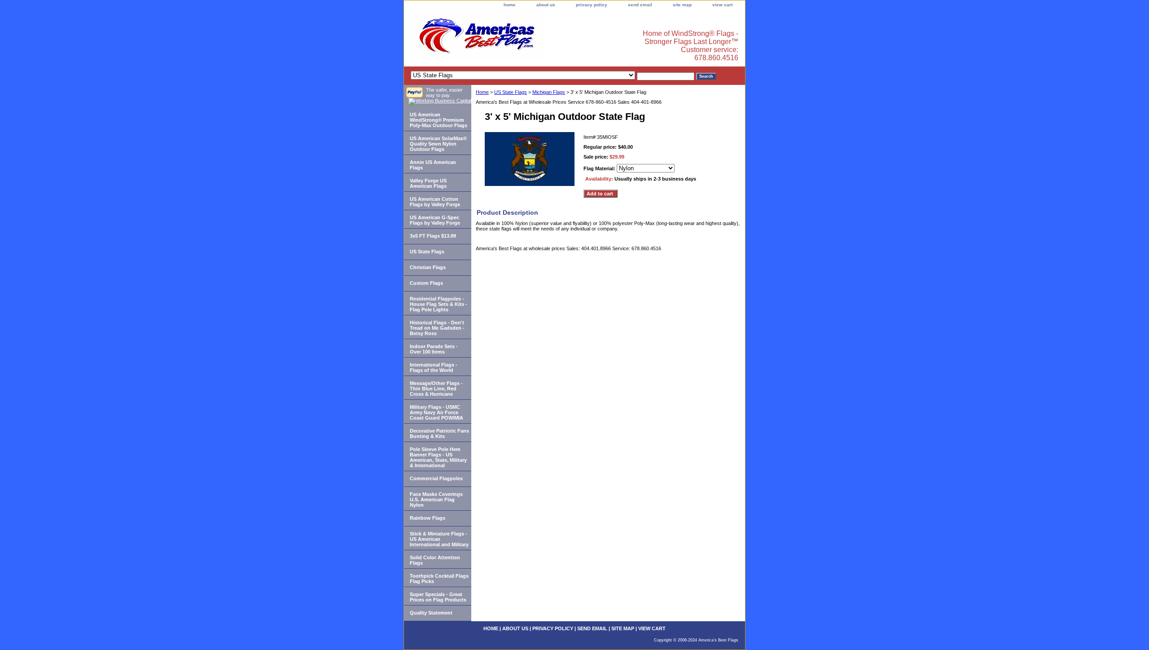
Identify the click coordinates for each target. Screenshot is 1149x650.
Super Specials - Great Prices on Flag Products (438, 597)
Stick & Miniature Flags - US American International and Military (439, 539)
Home (482, 92)
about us (545, 4)
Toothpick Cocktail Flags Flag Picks (439, 578)
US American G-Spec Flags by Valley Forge (435, 220)
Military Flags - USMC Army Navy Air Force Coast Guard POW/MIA (436, 412)
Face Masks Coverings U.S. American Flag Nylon (436, 499)
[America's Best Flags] (516, 37)
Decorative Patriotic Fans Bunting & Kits (439, 433)
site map (682, 4)
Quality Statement (431, 612)
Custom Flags (426, 283)
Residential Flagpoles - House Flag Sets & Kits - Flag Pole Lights (438, 304)
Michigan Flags (548, 92)
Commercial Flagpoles (436, 478)
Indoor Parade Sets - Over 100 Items (434, 349)
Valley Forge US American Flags (428, 183)
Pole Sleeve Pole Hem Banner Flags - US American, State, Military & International (438, 457)
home (510, 4)
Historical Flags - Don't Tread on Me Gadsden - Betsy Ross (437, 328)
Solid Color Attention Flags (435, 560)
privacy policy (591, 4)
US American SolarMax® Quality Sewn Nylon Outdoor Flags (438, 144)
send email (640, 4)
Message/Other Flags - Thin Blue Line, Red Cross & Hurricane (436, 388)
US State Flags (510, 92)
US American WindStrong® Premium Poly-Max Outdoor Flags (438, 120)
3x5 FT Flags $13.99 (433, 236)
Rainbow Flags (427, 518)
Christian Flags (428, 267)
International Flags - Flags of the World (433, 367)
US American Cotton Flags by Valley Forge (435, 201)
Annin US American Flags (433, 164)
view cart (722, 4)
